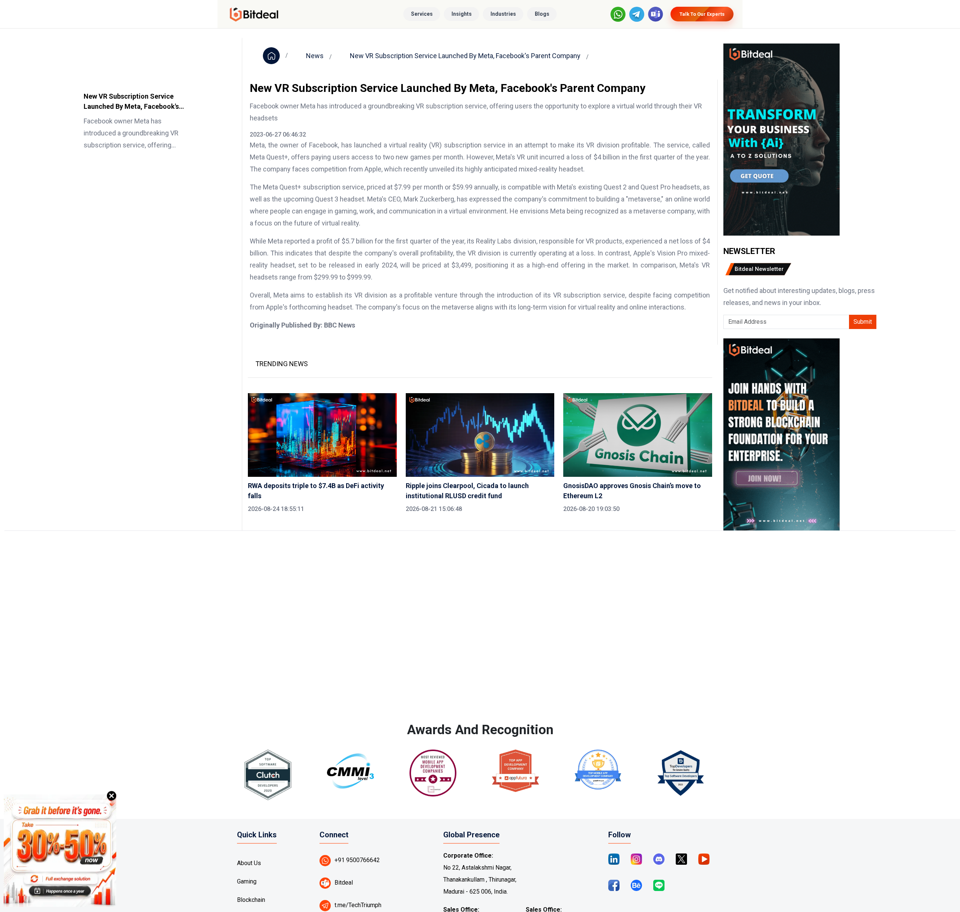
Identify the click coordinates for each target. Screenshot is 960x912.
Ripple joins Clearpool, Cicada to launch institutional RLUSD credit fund (467, 491)
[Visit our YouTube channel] (704, 858)
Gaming (246, 881)
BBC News (339, 325)
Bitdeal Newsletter (759, 269)
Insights (462, 14)
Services (422, 14)
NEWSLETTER (749, 251)
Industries (503, 14)
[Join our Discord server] (658, 858)
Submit (863, 321)
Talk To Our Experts (702, 14)
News (315, 56)
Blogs (542, 14)
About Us (249, 863)
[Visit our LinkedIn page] (614, 858)
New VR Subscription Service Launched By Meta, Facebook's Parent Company (131, 101)
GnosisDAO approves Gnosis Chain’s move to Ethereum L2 (632, 491)
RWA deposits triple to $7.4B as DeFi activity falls (316, 491)
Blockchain (251, 899)
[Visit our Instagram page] (636, 858)
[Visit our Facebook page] (614, 884)
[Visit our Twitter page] (681, 858)
